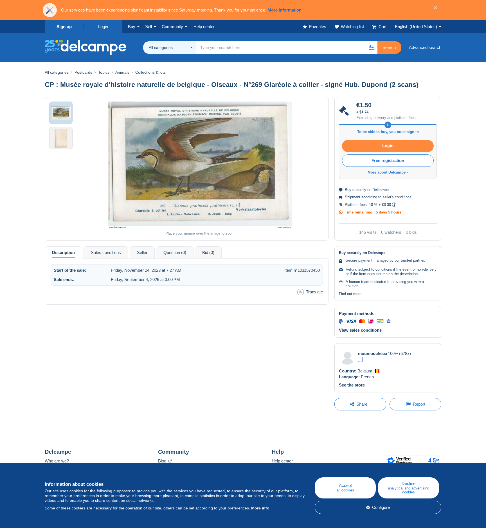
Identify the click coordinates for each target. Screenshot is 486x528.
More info (260, 508)
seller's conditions (396, 197)
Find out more (350, 294)
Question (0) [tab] (174, 252)
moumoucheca (372, 353)
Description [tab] (63, 252)
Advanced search (425, 47)
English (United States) (416, 26)
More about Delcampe (387, 172)
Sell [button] (148, 26)
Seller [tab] (142, 252)
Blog (162, 461)
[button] (371, 47)
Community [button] (172, 26)
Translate (314, 291)
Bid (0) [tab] (208, 252)
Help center (282, 461)
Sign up (64, 26)
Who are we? (57, 461)
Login (103, 26)
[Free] (360, 359)
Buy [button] (131, 26)
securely (359, 190)
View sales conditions (360, 330)
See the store (352, 385)
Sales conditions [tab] (106, 252)
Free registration (388, 160)
